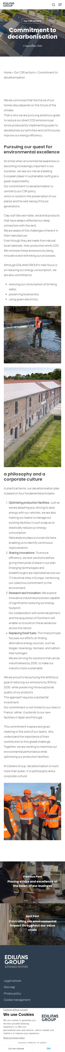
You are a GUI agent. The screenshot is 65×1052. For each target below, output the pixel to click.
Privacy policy (12, 993)
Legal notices (12, 981)
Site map (9, 987)
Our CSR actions (32, 20)
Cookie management (17, 1000)
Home (8, 72)
